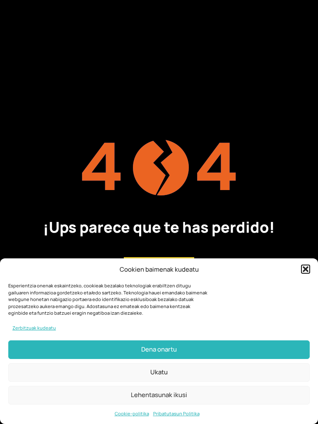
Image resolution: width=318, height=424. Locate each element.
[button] (305, 269)
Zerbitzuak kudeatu (34, 328)
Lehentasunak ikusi (159, 394)
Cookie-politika (132, 413)
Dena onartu (159, 349)
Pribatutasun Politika (176, 413)
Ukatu (159, 372)
